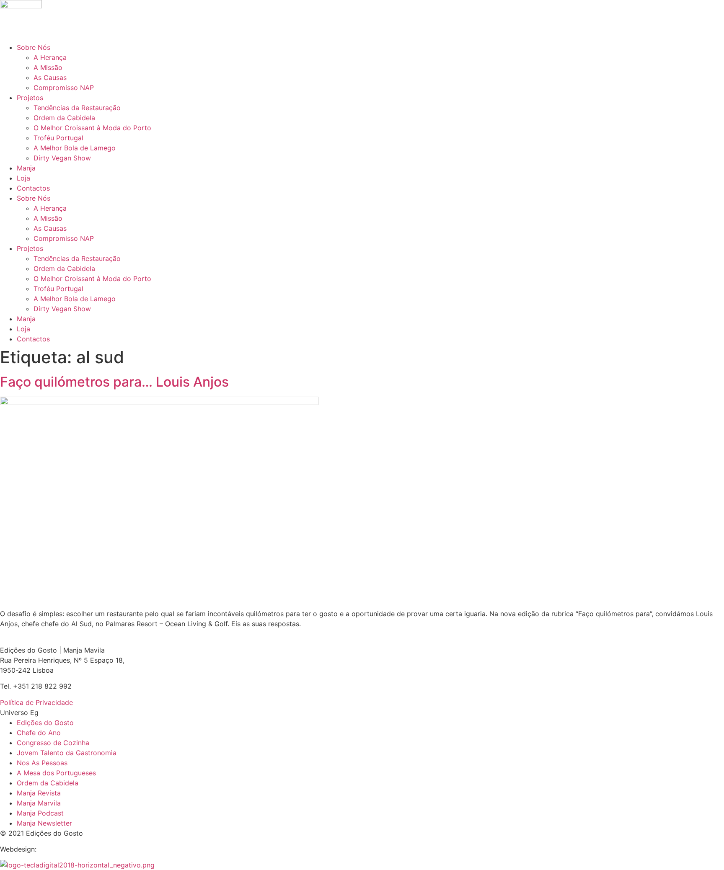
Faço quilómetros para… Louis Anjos (114, 382)
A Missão (48, 67)
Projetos (30, 97)
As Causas (50, 77)
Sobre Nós (33, 47)
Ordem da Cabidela (64, 118)
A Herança (50, 57)
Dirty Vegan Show (62, 158)
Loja (23, 178)
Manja (26, 168)
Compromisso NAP (64, 87)
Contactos (33, 188)
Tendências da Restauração (77, 107)
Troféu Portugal (58, 138)
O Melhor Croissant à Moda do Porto (92, 128)
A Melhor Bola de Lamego (75, 148)
